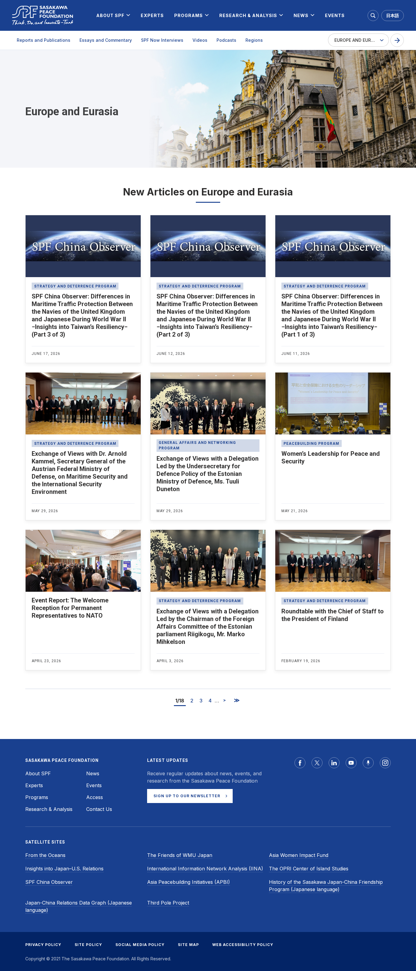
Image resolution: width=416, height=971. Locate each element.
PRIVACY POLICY (43, 944)
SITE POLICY (88, 944)
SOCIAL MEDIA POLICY (139, 944)
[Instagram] (385, 762)
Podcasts (226, 40)
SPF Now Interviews (162, 40)
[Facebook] (299, 762)
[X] (317, 762)
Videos (199, 40)
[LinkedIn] (334, 762)
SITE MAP (188, 944)
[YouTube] (351, 762)
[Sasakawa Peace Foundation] (42, 15)
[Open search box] (373, 15)
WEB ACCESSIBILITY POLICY (242, 944)
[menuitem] (110, 15)
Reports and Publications (43, 40)
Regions (254, 40)
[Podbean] (368, 762)
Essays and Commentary (105, 40)
